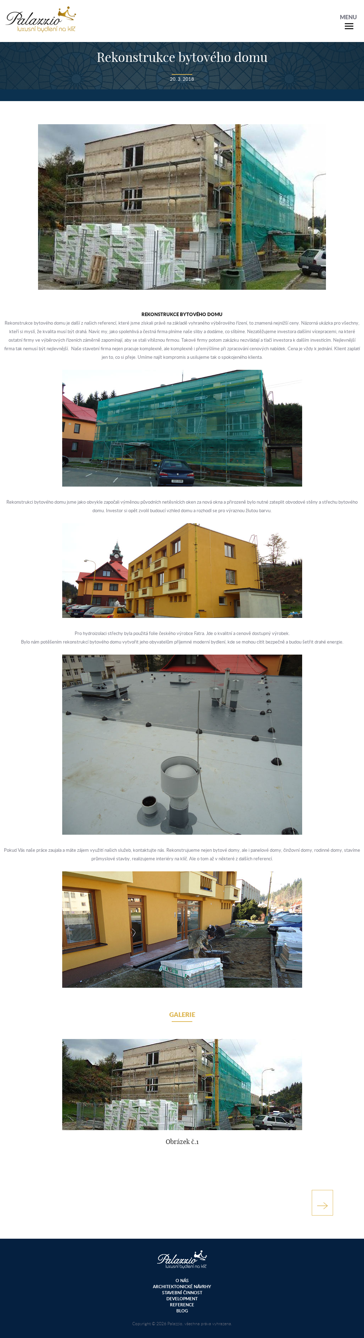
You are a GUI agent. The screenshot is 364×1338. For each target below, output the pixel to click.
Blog (182, 1311)
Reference (182, 1305)
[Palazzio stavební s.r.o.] (40, 28)
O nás (182, 1280)
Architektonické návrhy (182, 1287)
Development (182, 1299)
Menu (348, 17)
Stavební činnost (182, 1293)
